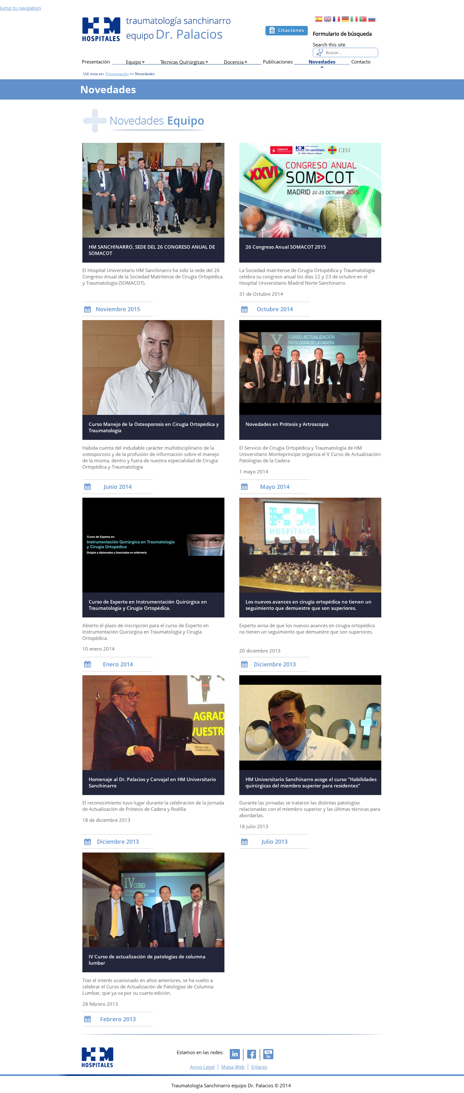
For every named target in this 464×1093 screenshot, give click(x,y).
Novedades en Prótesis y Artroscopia (287, 424)
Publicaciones (278, 61)
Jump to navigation (20, 8)
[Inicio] (156, 29)
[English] (327, 20)
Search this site (329, 44)
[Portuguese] (363, 20)
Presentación (96, 61)
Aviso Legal (202, 1067)
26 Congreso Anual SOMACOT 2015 (286, 247)
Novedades (322, 61)
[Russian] (372, 20)
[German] (345, 20)
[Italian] (354, 20)
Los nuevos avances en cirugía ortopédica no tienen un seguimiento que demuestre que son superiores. (309, 604)
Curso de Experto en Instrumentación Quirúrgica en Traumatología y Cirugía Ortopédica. (148, 604)
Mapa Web (233, 1067)
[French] (336, 20)
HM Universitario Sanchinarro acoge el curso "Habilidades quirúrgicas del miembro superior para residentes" (311, 782)
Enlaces (259, 1067)
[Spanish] (319, 20)
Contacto (361, 61)
